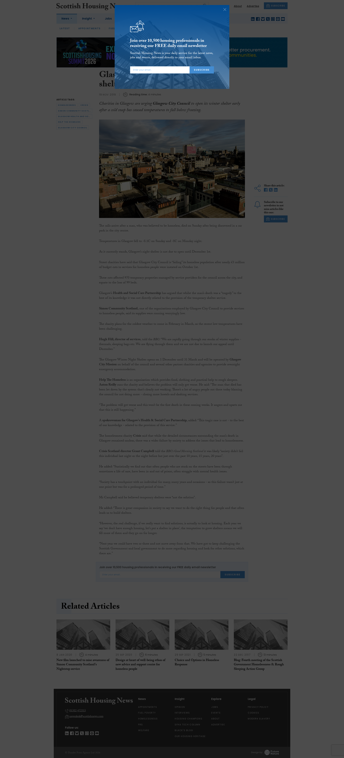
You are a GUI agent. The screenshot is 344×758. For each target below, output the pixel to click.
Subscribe (202, 69)
